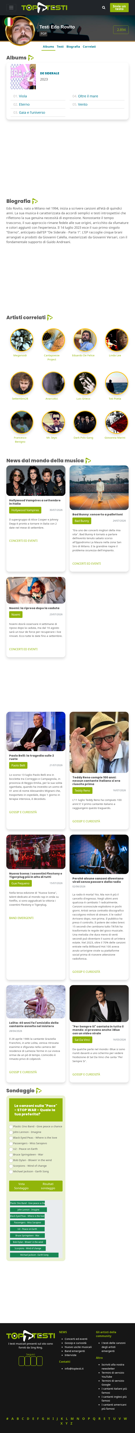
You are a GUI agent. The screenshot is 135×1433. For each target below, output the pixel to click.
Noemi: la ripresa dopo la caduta (34, 608)
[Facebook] (22, 1361)
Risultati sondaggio (48, 1186)
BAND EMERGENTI (21, 918)
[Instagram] (34, 1361)
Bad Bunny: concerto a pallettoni (97, 514)
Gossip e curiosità (75, 1343)
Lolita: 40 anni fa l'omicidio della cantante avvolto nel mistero (34, 1024)
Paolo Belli (18, 765)
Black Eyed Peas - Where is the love (35, 1137)
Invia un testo (119, 7)
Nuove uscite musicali (78, 1347)
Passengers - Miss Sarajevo (30, 1143)
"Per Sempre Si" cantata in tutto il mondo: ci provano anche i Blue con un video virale (98, 1029)
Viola (23, 96)
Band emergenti (75, 1351)
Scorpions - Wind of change (30, 1165)
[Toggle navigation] (11, 7)
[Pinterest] (28, 1361)
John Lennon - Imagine (27, 1132)
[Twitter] (40, 1361)
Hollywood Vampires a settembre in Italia (35, 502)
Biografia (73, 46)
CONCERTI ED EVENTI (23, 541)
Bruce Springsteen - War (28, 1154)
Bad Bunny (82, 521)
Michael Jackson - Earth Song (31, 1171)
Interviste (70, 1355)
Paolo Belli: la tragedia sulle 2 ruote (31, 757)
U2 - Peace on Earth (25, 1149)
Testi (60, 46)
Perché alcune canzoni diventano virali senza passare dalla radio (98, 880)
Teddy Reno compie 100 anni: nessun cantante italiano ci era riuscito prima (96, 780)
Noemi (15, 614)
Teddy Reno (82, 790)
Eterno (24, 104)
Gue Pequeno (20, 883)
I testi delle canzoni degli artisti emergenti (114, 1347)
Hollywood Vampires (25, 510)
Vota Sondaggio (21, 1186)
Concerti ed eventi (76, 1339)
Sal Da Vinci (82, 1040)
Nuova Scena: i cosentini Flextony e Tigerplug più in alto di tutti (35, 875)
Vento (83, 104)
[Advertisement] (67, 148)
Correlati (89, 46)
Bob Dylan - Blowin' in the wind (32, 1160)
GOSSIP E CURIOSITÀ (23, 812)
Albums (48, 46)
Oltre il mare (88, 96)
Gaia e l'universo (32, 112)
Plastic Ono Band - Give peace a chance (37, 1126)
